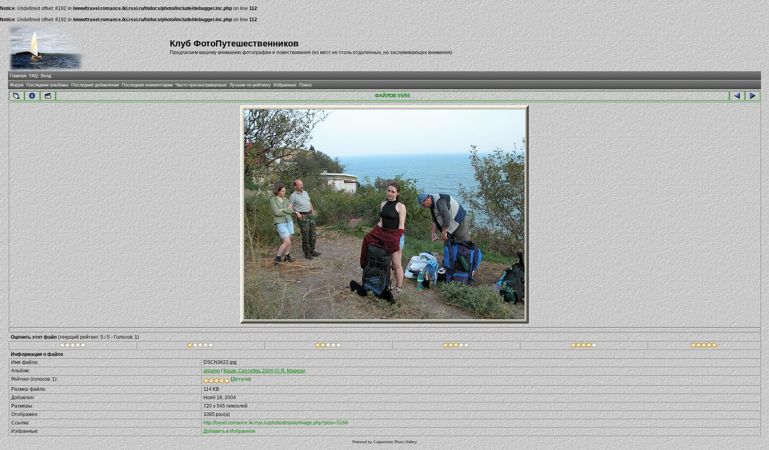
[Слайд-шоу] (47, 95)
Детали (240, 379)
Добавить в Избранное (229, 431)
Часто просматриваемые (201, 84)
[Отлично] (584, 346)
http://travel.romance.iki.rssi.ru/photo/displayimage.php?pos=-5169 (275, 423)
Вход (46, 75)
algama (211, 371)
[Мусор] (73, 346)
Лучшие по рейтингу (250, 84)
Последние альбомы (47, 84)
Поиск (305, 84)
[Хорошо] (456, 346)
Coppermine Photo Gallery (395, 442)
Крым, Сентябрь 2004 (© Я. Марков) (264, 371)
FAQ (33, 75)
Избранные (285, 84)
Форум (17, 84)
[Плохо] (200, 346)
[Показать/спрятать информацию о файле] (32, 95)
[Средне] (328, 346)
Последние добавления (95, 84)
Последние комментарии (147, 84)
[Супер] (704, 346)
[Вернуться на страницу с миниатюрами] (16, 95)
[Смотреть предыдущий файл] (737, 95)
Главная (18, 75)
